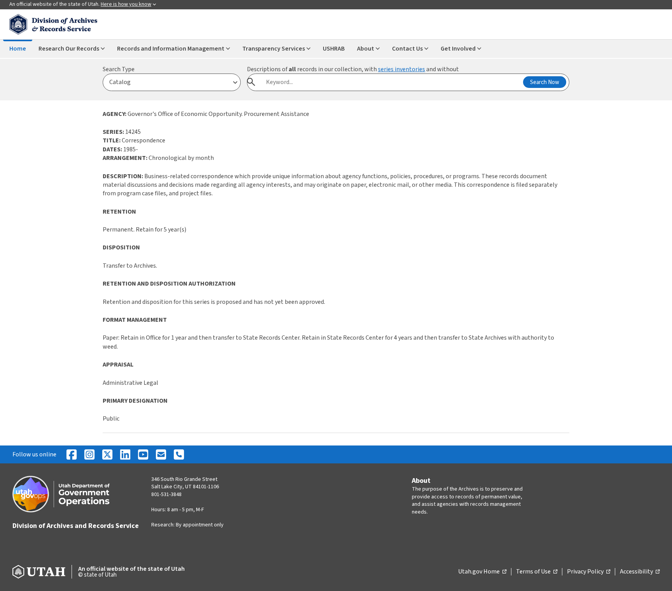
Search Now (544, 82)
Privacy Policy (588, 572)
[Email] (161, 454)
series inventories (401, 69)
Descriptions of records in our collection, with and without (353, 69)
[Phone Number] (179, 454)
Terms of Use (536, 572)
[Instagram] (89, 454)
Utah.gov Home (482, 572)
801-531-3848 (166, 494)
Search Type (119, 69)
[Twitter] (107, 454)
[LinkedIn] (125, 454)
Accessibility (640, 572)
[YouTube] (143, 454)
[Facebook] (71, 454)
